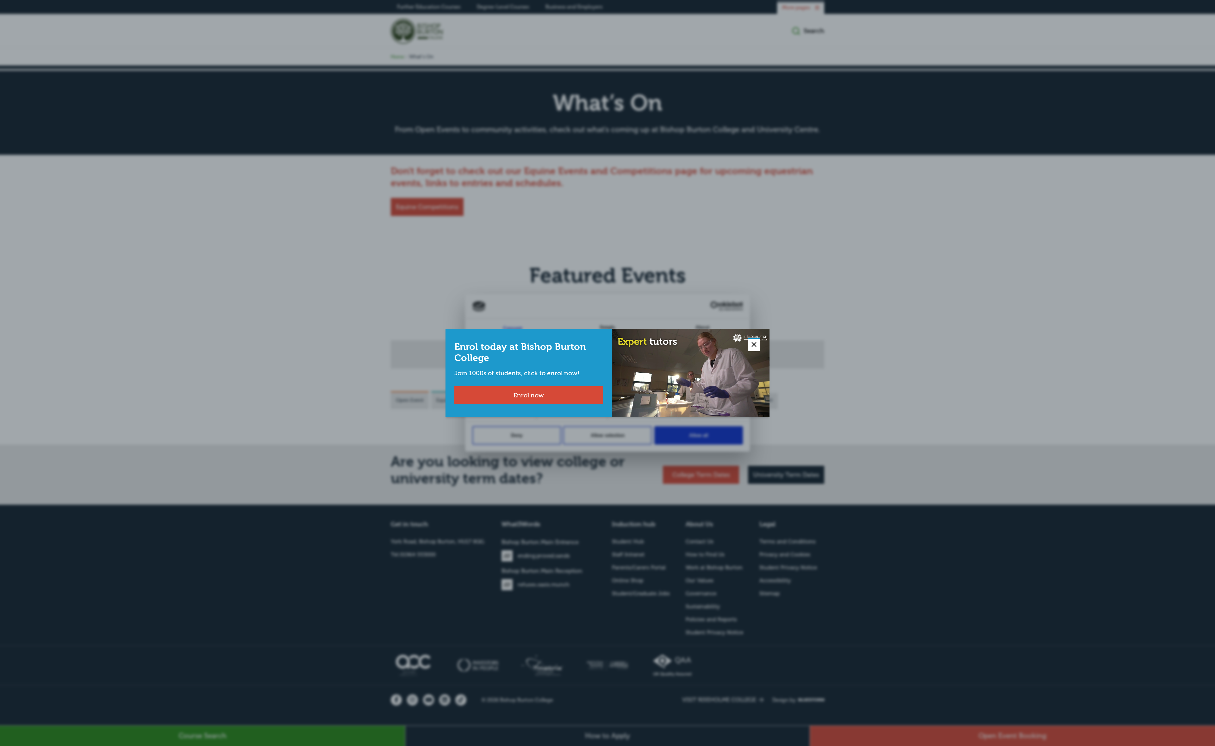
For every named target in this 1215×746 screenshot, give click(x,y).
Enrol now (529, 395)
